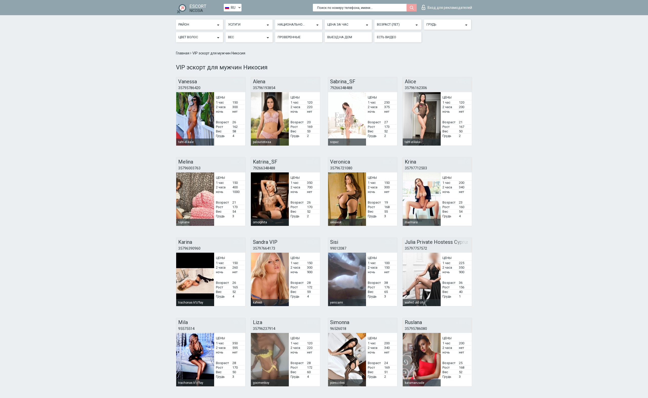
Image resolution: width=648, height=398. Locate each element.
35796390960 (189, 248)
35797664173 (264, 248)
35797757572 (416, 248)
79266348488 (341, 88)
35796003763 (189, 168)
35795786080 (416, 328)
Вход (450, 8)
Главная (183, 53)
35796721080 (341, 168)
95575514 (186, 328)
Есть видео (386, 37)
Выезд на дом (339, 37)
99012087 (338, 248)
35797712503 (416, 168)
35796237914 (264, 328)
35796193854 (264, 88)
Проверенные (289, 37)
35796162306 (416, 88)
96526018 (338, 328)
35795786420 (189, 88)
